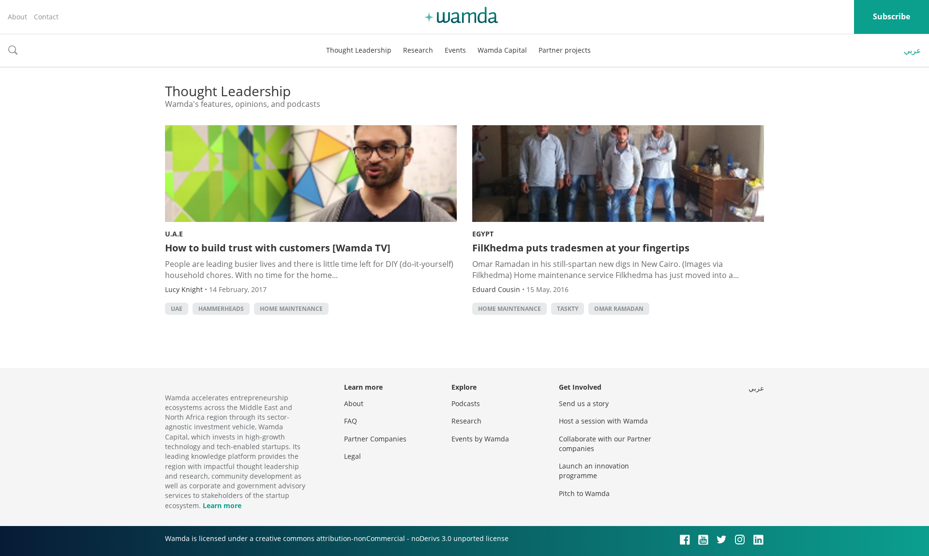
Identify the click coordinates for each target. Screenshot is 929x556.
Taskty (567, 309)
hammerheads (221, 309)
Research (418, 50)
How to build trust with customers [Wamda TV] (277, 247)
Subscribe (891, 16)
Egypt (483, 233)
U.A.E (174, 233)
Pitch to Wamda (584, 493)
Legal (352, 456)
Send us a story (584, 403)
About (17, 16)
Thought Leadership (358, 50)
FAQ (350, 420)
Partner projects (565, 50)
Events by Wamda (480, 438)
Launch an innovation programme (594, 470)
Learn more (222, 505)
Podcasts (465, 403)
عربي (912, 50)
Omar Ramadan (619, 309)
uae (176, 309)
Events (455, 50)
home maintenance (291, 309)
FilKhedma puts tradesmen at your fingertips (580, 247)
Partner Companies (375, 438)
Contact (46, 16)
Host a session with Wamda (603, 420)
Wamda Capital (502, 50)
